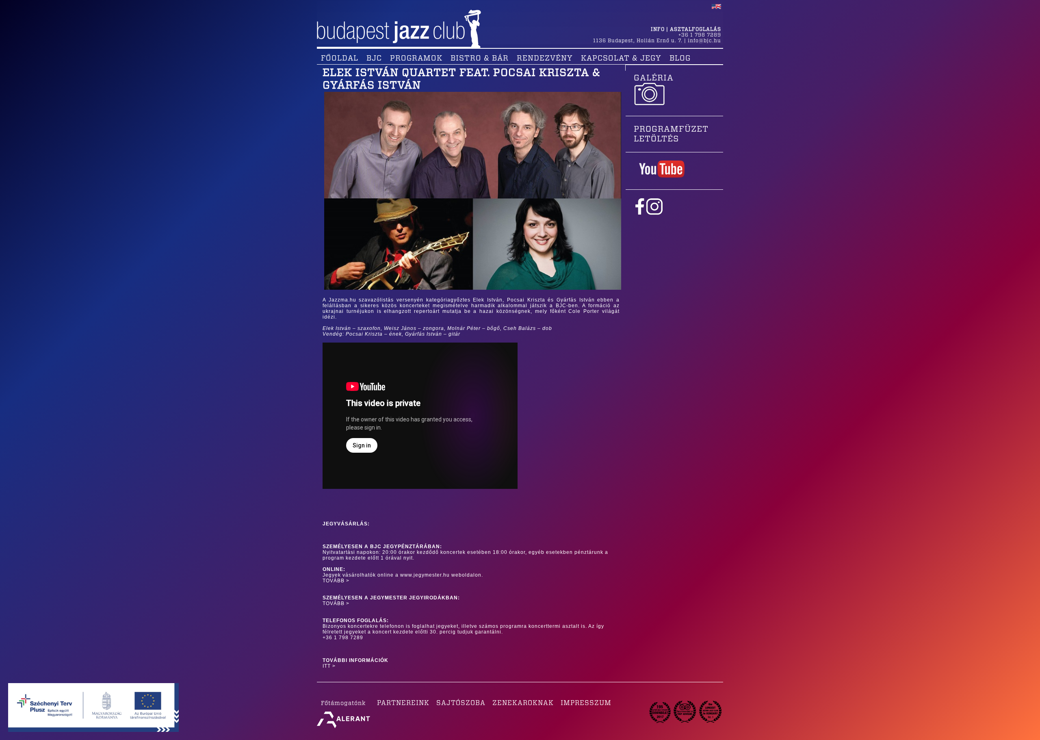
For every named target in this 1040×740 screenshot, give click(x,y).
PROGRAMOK (416, 58)
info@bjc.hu (704, 40)
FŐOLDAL (339, 58)
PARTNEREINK (403, 703)
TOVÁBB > (336, 581)
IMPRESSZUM (586, 703)
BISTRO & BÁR (480, 58)
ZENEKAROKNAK (523, 703)
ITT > (329, 666)
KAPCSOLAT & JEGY (621, 58)
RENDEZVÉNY (545, 58)
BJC (374, 58)
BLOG (680, 58)
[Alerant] (343, 728)
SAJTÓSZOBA (460, 703)
